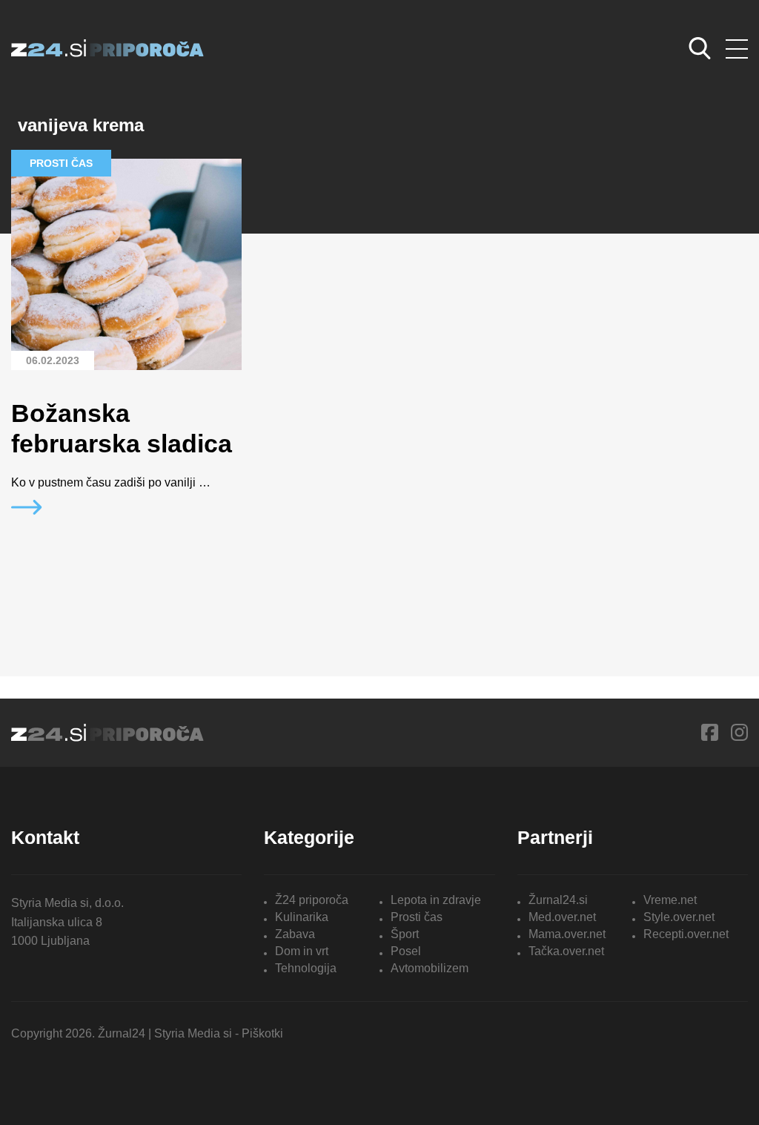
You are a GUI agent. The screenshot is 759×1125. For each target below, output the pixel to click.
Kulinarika (301, 917)
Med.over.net (562, 917)
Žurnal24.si (558, 900)
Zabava (295, 934)
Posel (406, 951)
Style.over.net (679, 917)
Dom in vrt (301, 951)
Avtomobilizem (429, 968)
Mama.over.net (567, 934)
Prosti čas (417, 917)
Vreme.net (670, 900)
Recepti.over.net (686, 934)
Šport (405, 934)
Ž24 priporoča (311, 900)
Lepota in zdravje (436, 900)
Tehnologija (306, 968)
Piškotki (262, 1033)
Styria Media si (193, 1033)
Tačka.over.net (566, 951)
